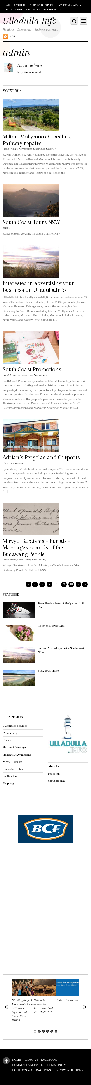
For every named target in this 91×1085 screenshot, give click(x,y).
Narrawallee (25, 148)
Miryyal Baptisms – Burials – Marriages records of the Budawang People (37, 547)
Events (7, 740)
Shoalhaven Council (43, 148)
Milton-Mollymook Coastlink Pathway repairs (37, 140)
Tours (5, 227)
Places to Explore (42, 5)
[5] (51, 1031)
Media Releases (12, 762)
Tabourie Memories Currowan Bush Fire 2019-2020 (44, 1006)
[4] (47, 1031)
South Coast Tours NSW (31, 222)
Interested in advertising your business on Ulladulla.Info (38, 286)
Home (6, 5)
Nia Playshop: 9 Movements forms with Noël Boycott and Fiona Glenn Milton (23, 1010)
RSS (12, 36)
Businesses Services (47, 9)
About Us (20, 5)
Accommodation (69, 5)
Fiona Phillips (10, 148)
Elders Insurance (67, 1000)
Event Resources (11, 375)
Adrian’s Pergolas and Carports (41, 457)
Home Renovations (13, 463)
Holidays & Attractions (17, 754)
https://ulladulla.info (30, 72)
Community (10, 733)
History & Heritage (16, 9)
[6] (56, 1031)
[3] (43, 1031)
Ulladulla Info (56, 781)
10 (71, 584)
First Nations (9, 559)
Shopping (8, 783)
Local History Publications (31, 559)
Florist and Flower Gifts (51, 625)
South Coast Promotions (32, 369)
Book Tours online (48, 670)
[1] (35, 1031)
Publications (10, 776)
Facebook (54, 773)
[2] (39, 1031)
